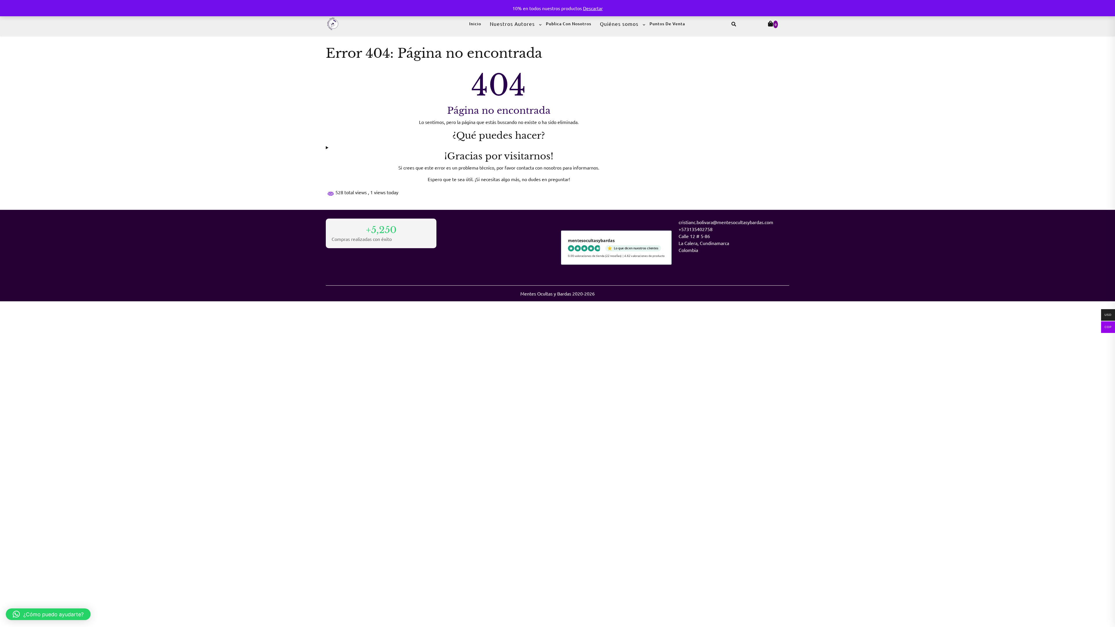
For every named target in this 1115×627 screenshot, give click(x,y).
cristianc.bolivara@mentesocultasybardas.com (726, 222)
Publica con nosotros (568, 23)
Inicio (475, 23)
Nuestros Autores (512, 24)
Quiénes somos (619, 24)
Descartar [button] (593, 8)
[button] (48, 614)
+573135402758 (696, 229)
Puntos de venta (667, 23)
